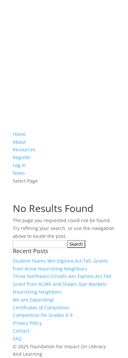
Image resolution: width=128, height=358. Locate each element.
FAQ (17, 338)
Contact (21, 331)
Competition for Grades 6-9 (43, 315)
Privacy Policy (27, 323)
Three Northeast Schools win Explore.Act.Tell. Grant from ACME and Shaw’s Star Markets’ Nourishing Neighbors (63, 284)
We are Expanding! (33, 300)
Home (19, 134)
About (19, 142)
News (19, 173)
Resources (24, 149)
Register (22, 157)
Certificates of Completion (41, 307)
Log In (19, 165)
